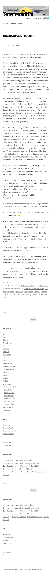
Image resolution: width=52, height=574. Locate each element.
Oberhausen (28, 292)
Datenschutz (7, 445)
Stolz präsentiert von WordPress (31, 570)
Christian (6, 460)
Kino (46, 289)
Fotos (5, 346)
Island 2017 (8, 390)
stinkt (14, 294)
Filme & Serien (8, 343)
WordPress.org (8, 434)
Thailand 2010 (9, 404)
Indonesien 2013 (10, 387)
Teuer (19, 294)
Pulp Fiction (7, 294)
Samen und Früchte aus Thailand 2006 (25, 463)
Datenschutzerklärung (10, 570)
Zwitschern (7, 410)
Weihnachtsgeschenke (30, 294)
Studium (6, 378)
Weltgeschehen (8, 407)
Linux (5, 357)
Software (6, 372)
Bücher (5, 340)
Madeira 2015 (9, 393)
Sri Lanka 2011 (9, 401)
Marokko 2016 (9, 398)
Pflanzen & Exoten (9, 366)
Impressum (7, 442)
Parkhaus (36, 292)
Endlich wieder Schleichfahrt (22, 469)
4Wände (6, 334)
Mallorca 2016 (9, 396)
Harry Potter (39, 289)
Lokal (5, 360)
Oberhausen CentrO (18, 36)
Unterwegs (7, 384)
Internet (6, 352)
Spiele (5, 375)
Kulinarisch (7, 355)
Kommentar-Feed (9, 431)
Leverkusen (19, 292)
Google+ (6, 349)
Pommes (44, 292)
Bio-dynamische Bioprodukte (22, 460)
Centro (26, 289)
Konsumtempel (8, 292)
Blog (4, 337)
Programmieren (8, 369)
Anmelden (6, 425)
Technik (5, 381)
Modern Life (43, 286)
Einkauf (32, 289)
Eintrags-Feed (8, 428)
